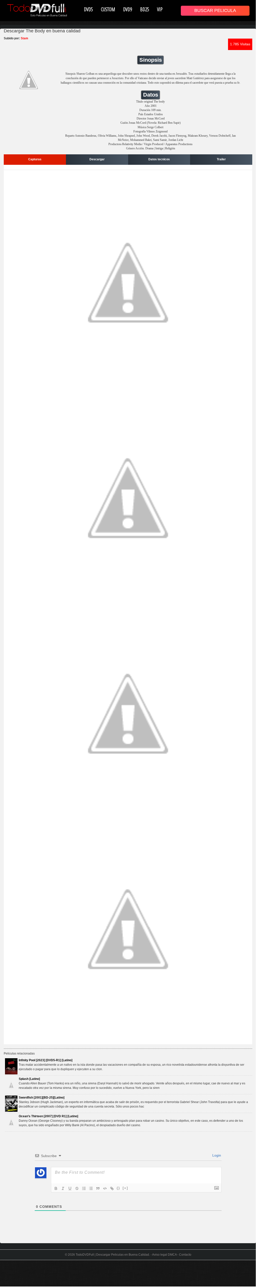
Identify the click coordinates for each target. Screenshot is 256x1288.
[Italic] (62, 1188)
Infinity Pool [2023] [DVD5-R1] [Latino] (45, 1060)
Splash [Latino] (29, 1079)
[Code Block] (104, 1188)
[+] (125, 1188)
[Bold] (55, 1188)
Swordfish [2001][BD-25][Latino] (41, 1097)
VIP (160, 9)
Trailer (221, 159)
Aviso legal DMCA (164, 1254)
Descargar (97, 159)
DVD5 (88, 9)
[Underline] (69, 1188)
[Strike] (76, 1188)
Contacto (185, 1254)
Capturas (34, 159)
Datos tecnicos (159, 159)
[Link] (111, 1188)
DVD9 (127, 9)
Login (216, 1155)
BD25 (144, 9)
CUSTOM (108, 9)
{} (118, 1188)
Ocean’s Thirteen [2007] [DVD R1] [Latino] (48, 1116)
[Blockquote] (97, 1188)
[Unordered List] (90, 1188)
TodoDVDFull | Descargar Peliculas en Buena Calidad (112, 1254)
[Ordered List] (83, 1188)
